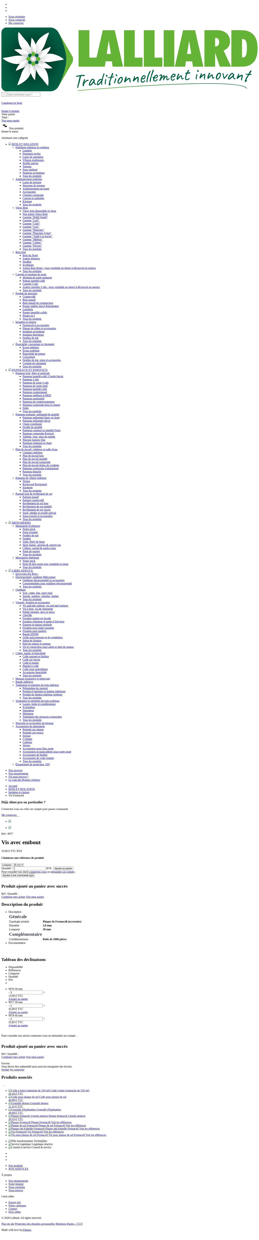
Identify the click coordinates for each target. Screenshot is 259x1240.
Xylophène (29, 707)
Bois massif (29, 299)
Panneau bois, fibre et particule (33, 373)
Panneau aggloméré (33, 398)
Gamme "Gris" (31, 226)
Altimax (26, 1229)
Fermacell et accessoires (36, 325)
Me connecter (16, 23)
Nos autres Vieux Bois (35, 214)
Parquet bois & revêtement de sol (34, 493)
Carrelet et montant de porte (31, 274)
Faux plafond (30, 169)
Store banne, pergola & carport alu (42, 544)
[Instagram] (9, 7)
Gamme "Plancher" (33, 229)
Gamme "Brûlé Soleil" (35, 217)
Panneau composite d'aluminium (40, 468)
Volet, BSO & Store (34, 541)
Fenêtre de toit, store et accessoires (42, 360)
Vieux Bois (22, 207)
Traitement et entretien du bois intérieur (37, 684)
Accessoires (29, 191)
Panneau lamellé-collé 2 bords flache (43, 376)
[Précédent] (2, 1084)
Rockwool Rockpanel (35, 484)
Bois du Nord (30, 255)
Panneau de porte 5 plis (35, 382)
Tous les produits (32, 175)
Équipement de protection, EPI (33, 764)
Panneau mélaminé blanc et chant (41, 417)
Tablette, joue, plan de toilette (39, 436)
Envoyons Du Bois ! (27, 573)
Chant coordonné (32, 423)
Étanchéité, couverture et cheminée (35, 344)
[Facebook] (9, 4)
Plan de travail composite (36, 462)
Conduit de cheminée (34, 363)
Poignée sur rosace (33, 732)
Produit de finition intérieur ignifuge (42, 694)
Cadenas (27, 742)
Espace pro (14, 1202)
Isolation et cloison (26, 321)
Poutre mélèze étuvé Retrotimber (41, 306)
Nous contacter (16, 19)
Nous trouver (15, 1190)
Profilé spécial (30, 163)
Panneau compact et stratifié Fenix (42, 430)
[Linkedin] (9, 10)
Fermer (5, 1069)
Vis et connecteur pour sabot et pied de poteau (48, 646)
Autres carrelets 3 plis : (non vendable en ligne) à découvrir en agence (61, 287)
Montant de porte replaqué (37, 277)
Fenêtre (27, 538)
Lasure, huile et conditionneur (39, 704)
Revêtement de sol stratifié (37, 506)
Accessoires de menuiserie (30, 726)
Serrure (27, 735)
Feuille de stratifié (32, 427)
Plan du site (7, 1223)
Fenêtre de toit (30, 337)
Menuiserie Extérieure (28, 525)
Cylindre (27, 738)
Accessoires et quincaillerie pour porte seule (47, 751)
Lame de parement (33, 156)
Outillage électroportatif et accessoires (43, 580)
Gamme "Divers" (32, 245)
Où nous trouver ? (18, 776)
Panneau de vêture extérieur (31, 477)
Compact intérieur (32, 452)
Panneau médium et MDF (37, 395)
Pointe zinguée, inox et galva (39, 611)
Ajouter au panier (63, 868)
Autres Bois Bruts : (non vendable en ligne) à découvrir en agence (59, 268)
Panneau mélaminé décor (36, 420)
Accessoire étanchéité (35, 672)
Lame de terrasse (32, 182)
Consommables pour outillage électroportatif (47, 583)
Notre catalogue (17, 1205)
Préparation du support (35, 688)
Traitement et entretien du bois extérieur (37, 700)
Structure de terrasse (34, 185)
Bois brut (21, 252)
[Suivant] (5, 1084)
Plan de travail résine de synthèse (41, 465)
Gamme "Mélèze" (33, 239)
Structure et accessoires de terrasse (35, 723)
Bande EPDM (30, 634)
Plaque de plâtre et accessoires (39, 328)
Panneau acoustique (34, 172)
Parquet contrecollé (33, 500)
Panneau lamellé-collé (35, 389)
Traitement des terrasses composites (42, 716)
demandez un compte (62, 871)
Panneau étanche (32, 471)
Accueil (12, 785)
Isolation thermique (33, 334)
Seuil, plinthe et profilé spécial (39, 512)
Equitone (28, 487)
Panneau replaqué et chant (37, 442)
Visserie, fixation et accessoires (33, 602)
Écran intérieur (31, 347)
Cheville (27, 615)
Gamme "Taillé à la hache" (38, 236)
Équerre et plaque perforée (37, 624)
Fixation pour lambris (34, 631)
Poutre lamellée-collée (35, 312)
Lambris (27, 150)
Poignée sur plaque (33, 729)
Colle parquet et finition (36, 656)
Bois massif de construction (38, 302)
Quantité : (6, 868)
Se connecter (17, 1069)
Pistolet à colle (31, 665)
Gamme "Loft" (31, 220)
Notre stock (29, 529)
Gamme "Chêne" (32, 242)
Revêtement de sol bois (35, 503)
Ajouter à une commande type (18, 875)
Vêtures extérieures (33, 160)
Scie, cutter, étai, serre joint (37, 592)
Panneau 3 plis (31, 379)
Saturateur (28, 710)
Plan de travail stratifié (35, 458)
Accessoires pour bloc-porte (38, 748)
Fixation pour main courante (38, 627)
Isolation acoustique (34, 331)
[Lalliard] (129, 90)
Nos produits (15, 1165)
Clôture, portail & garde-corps (39, 548)
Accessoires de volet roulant (38, 758)
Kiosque (27, 201)
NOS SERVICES (18, 1168)
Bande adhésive (24, 681)
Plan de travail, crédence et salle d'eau (36, 449)
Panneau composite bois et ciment (41, 404)
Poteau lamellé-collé (34, 280)
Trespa (26, 481)
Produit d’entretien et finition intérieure (44, 691)
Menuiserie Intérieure (27, 557)
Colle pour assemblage (35, 669)
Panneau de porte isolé (35, 385)
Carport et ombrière (33, 198)
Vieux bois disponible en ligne (39, 210)
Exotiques (28, 264)
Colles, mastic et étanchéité (30, 653)
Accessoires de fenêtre (35, 754)
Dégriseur (28, 713)
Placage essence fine (34, 439)
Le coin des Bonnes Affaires (24, 779)
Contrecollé (29, 296)
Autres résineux (31, 258)
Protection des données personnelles (35, 1223)
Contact (12, 1208)
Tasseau (27, 166)
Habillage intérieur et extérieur (32, 147)
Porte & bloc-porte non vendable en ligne (45, 563)
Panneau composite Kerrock (38, 433)
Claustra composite (33, 194)
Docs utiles (14, 1211)
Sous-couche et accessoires (38, 516)
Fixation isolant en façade (37, 618)
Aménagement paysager (36, 188)
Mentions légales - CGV (69, 1223)
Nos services (15, 770)
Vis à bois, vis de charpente (38, 608)
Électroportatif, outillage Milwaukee (36, 577)
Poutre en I (29, 315)
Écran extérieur (31, 350)
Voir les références (61, 1122)
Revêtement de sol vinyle (37, 509)
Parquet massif (31, 496)
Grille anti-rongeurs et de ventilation (43, 637)
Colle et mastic (31, 662)
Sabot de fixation (32, 640)
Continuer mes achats (13, 896)
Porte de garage (31, 551)
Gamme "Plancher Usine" (37, 233)
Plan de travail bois (33, 455)
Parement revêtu (32, 153)
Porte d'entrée (30, 532)
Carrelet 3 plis (30, 283)
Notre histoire (16, 1183)
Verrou (26, 745)
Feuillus (27, 261)
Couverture (29, 356)
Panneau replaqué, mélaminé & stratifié (37, 414)
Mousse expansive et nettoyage (33, 678)
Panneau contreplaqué (35, 392)
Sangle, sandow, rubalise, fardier (41, 596)
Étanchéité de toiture (34, 353)
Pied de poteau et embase (37, 643)
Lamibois (28, 309)
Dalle (26, 408)
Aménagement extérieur (29, 179)
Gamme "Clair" (31, 223)
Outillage (21, 589)
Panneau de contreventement (38, 401)
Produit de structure (26, 293)
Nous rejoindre (16, 16)
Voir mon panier (10, 120)
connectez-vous (38, 871)
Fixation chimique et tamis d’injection (43, 621)
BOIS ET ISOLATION (21, 789)
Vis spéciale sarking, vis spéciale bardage (45, 605)
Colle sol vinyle (31, 659)
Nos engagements (18, 773)
